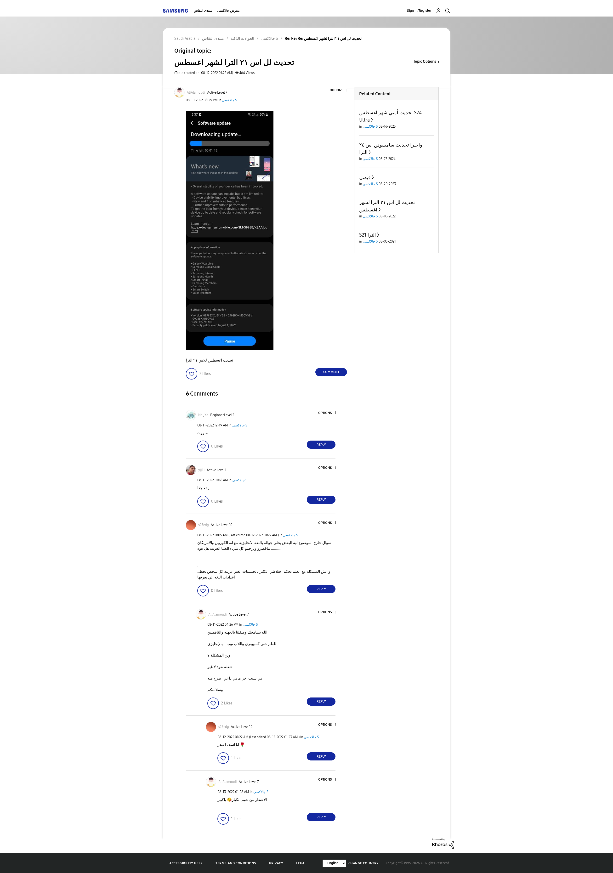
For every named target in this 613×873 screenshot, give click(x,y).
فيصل (365, 177)
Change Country (363, 863)
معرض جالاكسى (228, 11)
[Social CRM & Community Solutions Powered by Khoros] (443, 843)
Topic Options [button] (424, 61)
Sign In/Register (419, 11)
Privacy (276, 863)
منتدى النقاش (203, 11)
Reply (321, 445)
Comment (331, 372)
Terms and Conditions (236, 863)
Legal (301, 863)
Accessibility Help (186, 863)
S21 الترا (367, 235)
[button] (338, 90)
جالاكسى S (229, 100)
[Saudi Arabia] (175, 10)
